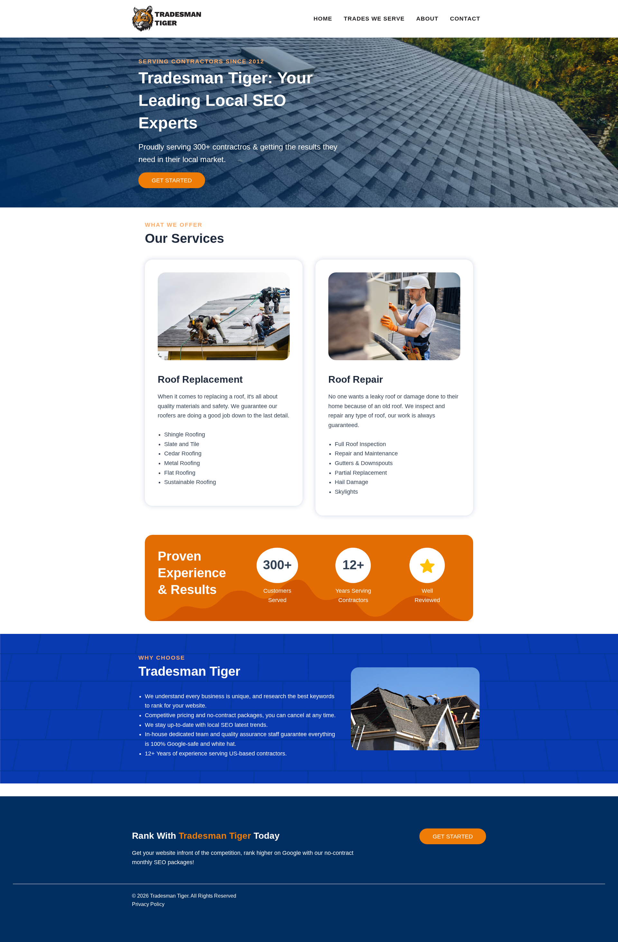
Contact (465, 18)
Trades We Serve (374, 18)
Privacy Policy (148, 904)
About (427, 18)
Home (323, 18)
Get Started (172, 180)
